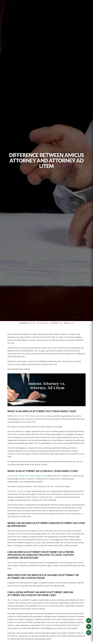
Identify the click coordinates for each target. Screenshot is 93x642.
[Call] (88, 626)
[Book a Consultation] (88, 620)
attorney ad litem (16, 491)
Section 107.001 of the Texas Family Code (28, 416)
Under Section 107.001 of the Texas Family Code (25, 476)
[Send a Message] (88, 632)
